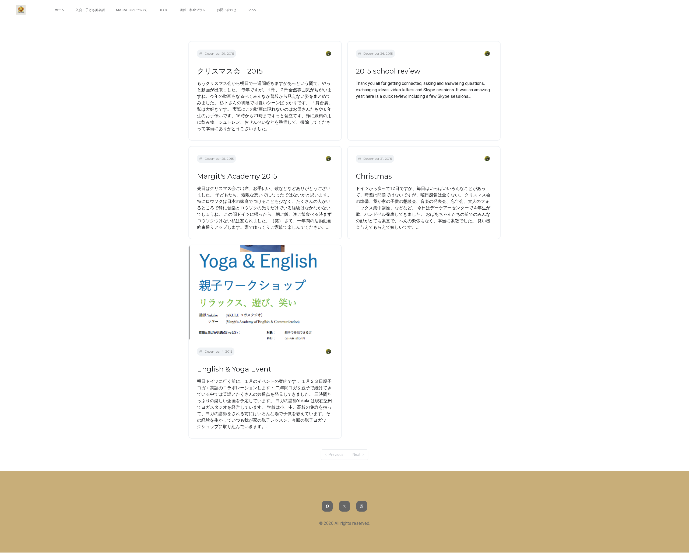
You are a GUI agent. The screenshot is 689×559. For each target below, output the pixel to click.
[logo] (21, 10)
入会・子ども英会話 (90, 10)
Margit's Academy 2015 (237, 176)
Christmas (374, 176)
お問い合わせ (226, 10)
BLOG (163, 10)
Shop (252, 10)
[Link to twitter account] (344, 506)
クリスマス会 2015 (230, 71)
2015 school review (388, 71)
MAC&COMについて (131, 10)
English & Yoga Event (234, 369)
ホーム (59, 10)
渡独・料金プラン (193, 10)
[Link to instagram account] (361, 506)
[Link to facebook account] (327, 506)
